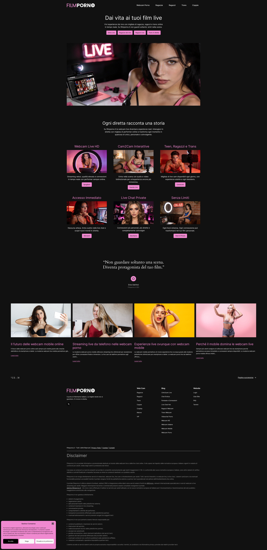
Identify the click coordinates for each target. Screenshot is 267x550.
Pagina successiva (247, 378)
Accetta (10, 541)
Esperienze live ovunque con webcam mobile (161, 346)
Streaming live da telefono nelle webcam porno (102, 346)
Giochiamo (133, 236)
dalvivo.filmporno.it (74, 488)
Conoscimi (180, 184)
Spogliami (86, 184)
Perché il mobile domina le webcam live (224, 344)
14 (18, 378)
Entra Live (111, 33)
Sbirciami (87, 236)
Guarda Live (133, 187)
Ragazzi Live (139, 33)
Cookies (105, 448)
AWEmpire (150, 483)
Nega (27, 541)
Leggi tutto (14, 355)
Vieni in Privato (180, 236)
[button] (53, 524)
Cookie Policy (19, 546)
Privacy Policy (96, 448)
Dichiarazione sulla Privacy (33, 546)
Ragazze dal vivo (125, 33)
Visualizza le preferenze (44, 541)
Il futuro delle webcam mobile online (37, 344)
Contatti (112, 448)
